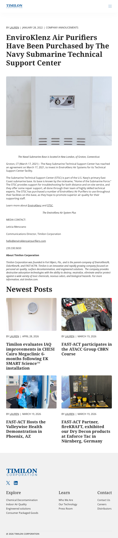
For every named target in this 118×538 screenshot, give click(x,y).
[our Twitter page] (8, 483)
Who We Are (66, 500)
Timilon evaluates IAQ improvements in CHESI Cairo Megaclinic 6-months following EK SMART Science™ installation (30, 356)
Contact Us (103, 500)
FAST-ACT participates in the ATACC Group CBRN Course (86, 348)
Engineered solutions (18, 508)
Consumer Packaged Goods (22, 513)
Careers (101, 504)
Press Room (66, 508)
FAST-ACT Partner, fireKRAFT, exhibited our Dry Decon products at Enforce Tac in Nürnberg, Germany (85, 431)
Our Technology (68, 504)
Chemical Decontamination (22, 500)
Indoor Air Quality (16, 504)
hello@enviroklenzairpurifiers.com (26, 241)
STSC (50, 205)
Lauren (14, 27)
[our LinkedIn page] (16, 483)
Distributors (104, 508)
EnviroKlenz (34, 205)
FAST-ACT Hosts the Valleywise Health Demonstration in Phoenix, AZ (26, 429)
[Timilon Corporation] (14, 6)
